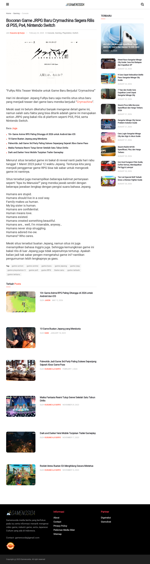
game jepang (61, 266)
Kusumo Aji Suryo (17, 33)
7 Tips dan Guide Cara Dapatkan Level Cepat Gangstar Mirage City (127, 92)
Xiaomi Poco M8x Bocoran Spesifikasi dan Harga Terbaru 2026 (130, 107)
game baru (47, 266)
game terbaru (14, 274)
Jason (47, 300)
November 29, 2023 (71, 405)
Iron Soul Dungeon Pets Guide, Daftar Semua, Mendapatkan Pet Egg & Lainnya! (130, 164)
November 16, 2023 (71, 470)
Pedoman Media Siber (64, 530)
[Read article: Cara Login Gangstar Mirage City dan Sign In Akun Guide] (108, 137)
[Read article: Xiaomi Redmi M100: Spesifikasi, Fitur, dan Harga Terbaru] (108, 151)
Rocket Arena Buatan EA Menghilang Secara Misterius (66, 466)
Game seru (59, 270)
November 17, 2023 (71, 437)
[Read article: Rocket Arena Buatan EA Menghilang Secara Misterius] (20, 474)
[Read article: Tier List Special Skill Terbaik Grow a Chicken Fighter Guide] (108, 181)
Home (8, 13)
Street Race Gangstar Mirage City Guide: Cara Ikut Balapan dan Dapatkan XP (130, 62)
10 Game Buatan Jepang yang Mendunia (27, 138)
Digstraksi (106, 517)
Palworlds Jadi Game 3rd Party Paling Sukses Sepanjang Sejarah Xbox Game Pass (48, 143)
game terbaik (74, 270)
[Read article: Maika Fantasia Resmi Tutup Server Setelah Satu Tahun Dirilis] (20, 406)
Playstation (67, 33)
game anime (32, 266)
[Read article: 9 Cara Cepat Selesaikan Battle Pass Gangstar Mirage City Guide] (108, 78)
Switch (75, 33)
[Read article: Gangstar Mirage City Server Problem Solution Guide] (108, 124)
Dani (47, 333)
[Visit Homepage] (75, 4)
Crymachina (84, 102)
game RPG (46, 270)
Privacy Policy (60, 526)
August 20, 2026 (125, 156)
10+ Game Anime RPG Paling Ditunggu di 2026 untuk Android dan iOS (41, 134)
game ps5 (33, 270)
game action (17, 266)
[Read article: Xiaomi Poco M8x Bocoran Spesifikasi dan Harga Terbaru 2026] (108, 109)
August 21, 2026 (125, 114)
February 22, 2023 (36, 33)
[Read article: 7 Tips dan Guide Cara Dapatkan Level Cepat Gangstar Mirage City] (108, 94)
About (56, 517)
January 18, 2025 (58, 333)
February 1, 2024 (70, 369)
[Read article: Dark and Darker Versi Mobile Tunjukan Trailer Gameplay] (20, 442)
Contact (57, 521)
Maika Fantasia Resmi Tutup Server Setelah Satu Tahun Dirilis (38, 148)
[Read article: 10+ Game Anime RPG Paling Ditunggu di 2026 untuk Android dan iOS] (20, 301)
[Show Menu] (7, 4)
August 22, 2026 (110, 51)
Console (25, 13)
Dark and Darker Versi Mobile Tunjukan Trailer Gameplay (35, 152)
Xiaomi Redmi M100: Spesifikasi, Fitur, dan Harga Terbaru (129, 149)
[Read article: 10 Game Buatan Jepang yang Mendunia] (20, 337)
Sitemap (57, 534)
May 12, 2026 (57, 300)
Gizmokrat (106, 521)
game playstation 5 (17, 270)
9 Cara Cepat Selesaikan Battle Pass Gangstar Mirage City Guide (130, 77)
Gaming (16, 13)
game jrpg (75, 266)
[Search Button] (142, 4)
